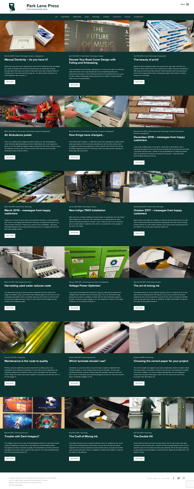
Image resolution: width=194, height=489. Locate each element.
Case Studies (65, 17)
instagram (183, 478)
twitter (178, 478)
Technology (95, 17)
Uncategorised (138, 17)
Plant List (157, 478)
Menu (183, 4)
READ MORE (10, 82)
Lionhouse (18, 485)
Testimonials (77, 17)
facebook (173, 478)
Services (127, 17)
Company (106, 17)
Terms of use (166, 478)
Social (87, 17)
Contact (149, 478)
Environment (117, 17)
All (56, 17)
